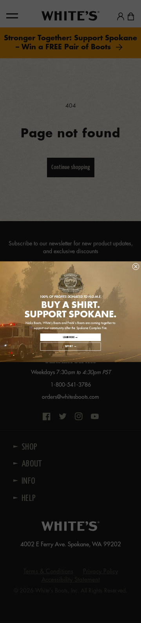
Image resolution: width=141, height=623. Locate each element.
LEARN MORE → (70, 337)
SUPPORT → (70, 346)
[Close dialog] (136, 266)
